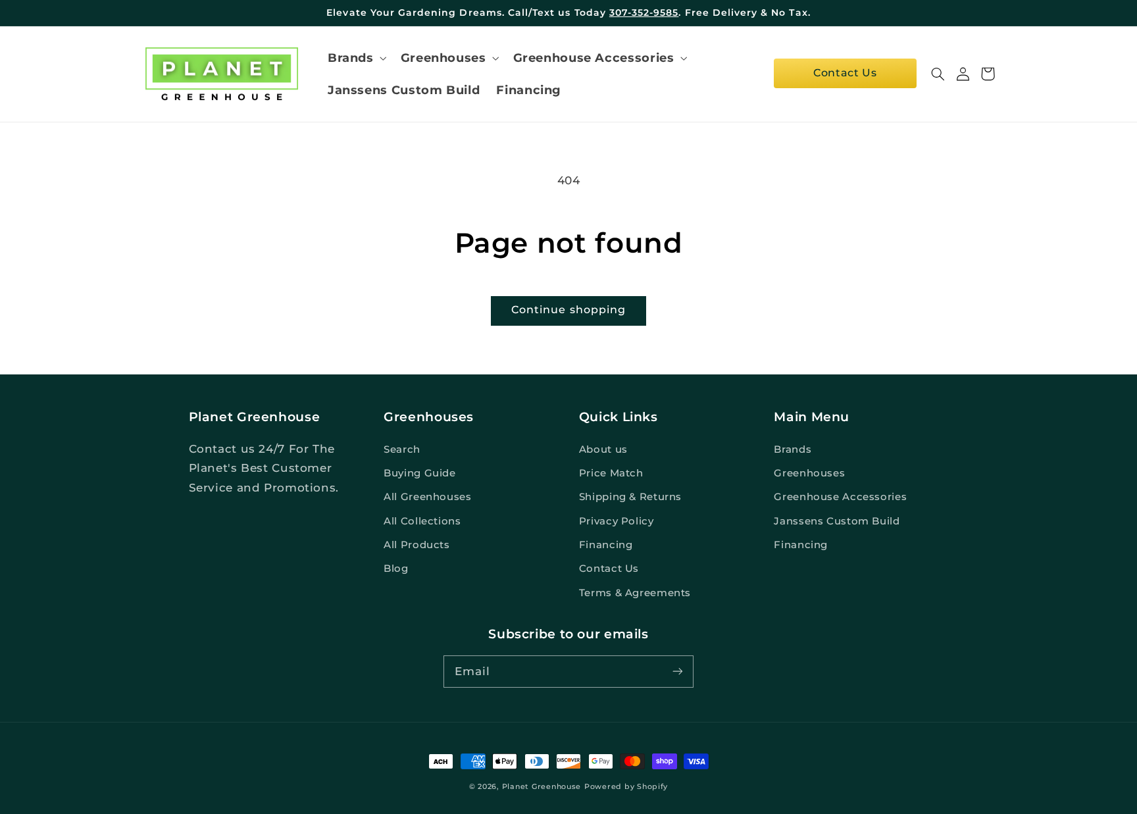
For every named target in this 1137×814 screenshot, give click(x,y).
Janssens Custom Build (836, 521)
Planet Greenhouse (542, 786)
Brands (792, 449)
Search (402, 449)
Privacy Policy (616, 521)
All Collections (422, 521)
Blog (396, 568)
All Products (417, 545)
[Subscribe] (678, 671)
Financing (606, 545)
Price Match (611, 473)
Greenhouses (809, 473)
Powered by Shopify (626, 786)
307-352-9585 (644, 12)
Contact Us (844, 72)
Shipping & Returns (630, 497)
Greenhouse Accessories (840, 497)
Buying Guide (420, 473)
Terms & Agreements (635, 593)
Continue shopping (568, 309)
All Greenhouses (427, 497)
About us (603, 449)
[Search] (938, 74)
